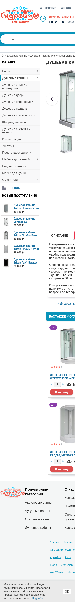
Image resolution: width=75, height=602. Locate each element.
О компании (48, 8)
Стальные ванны (37, 519)
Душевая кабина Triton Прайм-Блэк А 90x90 (26, 235)
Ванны (6, 71)
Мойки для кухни (14, 173)
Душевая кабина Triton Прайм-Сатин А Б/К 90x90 (26, 249)
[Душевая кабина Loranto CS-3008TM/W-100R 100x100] (6, 222)
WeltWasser (57, 572)
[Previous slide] (52, 99)
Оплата (66, 8)
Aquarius (55, 557)
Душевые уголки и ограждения (14, 86)
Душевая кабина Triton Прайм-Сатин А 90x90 (26, 208)
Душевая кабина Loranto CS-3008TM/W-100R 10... (25, 223)
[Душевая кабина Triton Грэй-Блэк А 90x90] (6, 262)
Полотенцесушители (16, 152)
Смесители (10, 179)
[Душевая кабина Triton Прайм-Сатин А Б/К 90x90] (6, 249)
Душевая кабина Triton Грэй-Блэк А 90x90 (25, 262)
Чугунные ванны (37, 511)
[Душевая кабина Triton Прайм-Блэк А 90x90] (6, 235)
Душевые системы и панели (16, 130)
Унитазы (8, 146)
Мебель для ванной (16, 159)
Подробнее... (40, 598)
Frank (53, 565)
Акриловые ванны (38, 502)
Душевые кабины (15, 78)
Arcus (68, 557)
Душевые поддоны (15, 108)
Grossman (67, 565)
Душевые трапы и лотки (18, 115)
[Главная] (2, 55)
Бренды (14, 188)
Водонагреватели (14, 166)
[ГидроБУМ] (20, 14)
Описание (59, 235)
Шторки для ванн (14, 122)
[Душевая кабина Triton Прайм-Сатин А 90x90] (6, 208)
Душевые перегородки (17, 101)
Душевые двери (13, 95)
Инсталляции (11, 139)
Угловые (55, 542)
